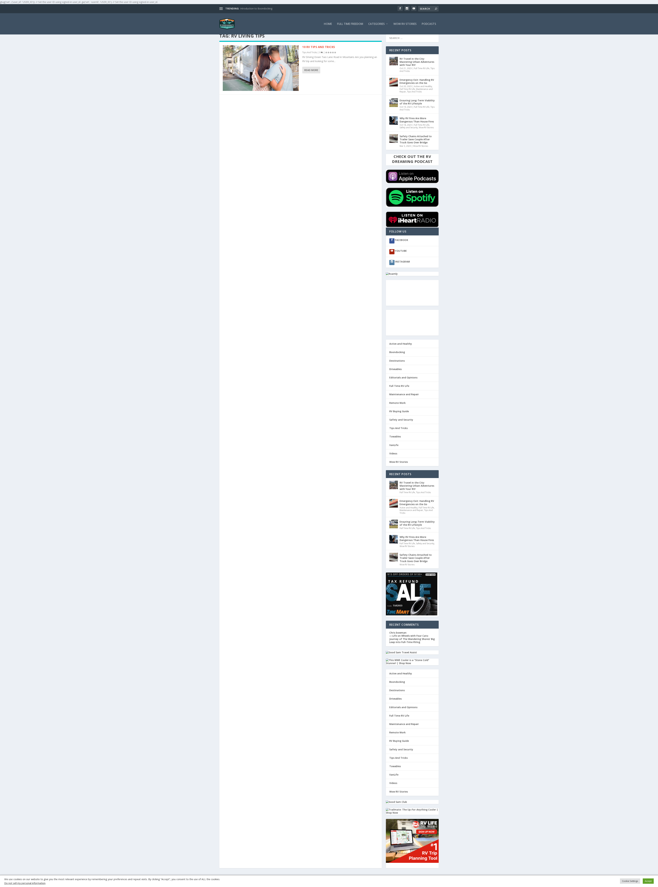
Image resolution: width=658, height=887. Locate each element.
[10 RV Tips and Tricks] (261, 68)
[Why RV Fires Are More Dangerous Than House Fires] (393, 120)
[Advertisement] (412, 293)
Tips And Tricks (309, 52)
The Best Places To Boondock (257, 8)
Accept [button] (648, 881)
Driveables (395, 369)
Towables (395, 436)
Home (328, 24)
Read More (311, 70)
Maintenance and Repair (404, 394)
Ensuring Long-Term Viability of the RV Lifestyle (417, 102)
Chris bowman (397, 632)
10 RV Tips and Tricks (318, 47)
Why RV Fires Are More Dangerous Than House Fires (417, 120)
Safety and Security (409, 127)
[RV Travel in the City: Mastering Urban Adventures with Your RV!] (393, 61)
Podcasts (429, 24)
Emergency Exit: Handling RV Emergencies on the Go (417, 81)
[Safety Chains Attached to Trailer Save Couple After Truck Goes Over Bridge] (393, 138)
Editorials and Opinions (403, 377)
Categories (376, 24)
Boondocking (397, 352)
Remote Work (397, 402)
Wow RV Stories (405, 24)
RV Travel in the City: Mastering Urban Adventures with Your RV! (417, 62)
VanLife (393, 445)
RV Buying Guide (399, 411)
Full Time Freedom (350, 24)
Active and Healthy (423, 86)
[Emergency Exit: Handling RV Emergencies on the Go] (393, 82)
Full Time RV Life (421, 68)
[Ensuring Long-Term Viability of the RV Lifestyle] (393, 102)
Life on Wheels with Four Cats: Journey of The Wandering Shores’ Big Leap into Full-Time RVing (412, 639)
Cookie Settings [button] (630, 881)
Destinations (397, 360)
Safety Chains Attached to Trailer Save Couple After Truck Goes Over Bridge (416, 139)
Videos (393, 453)
